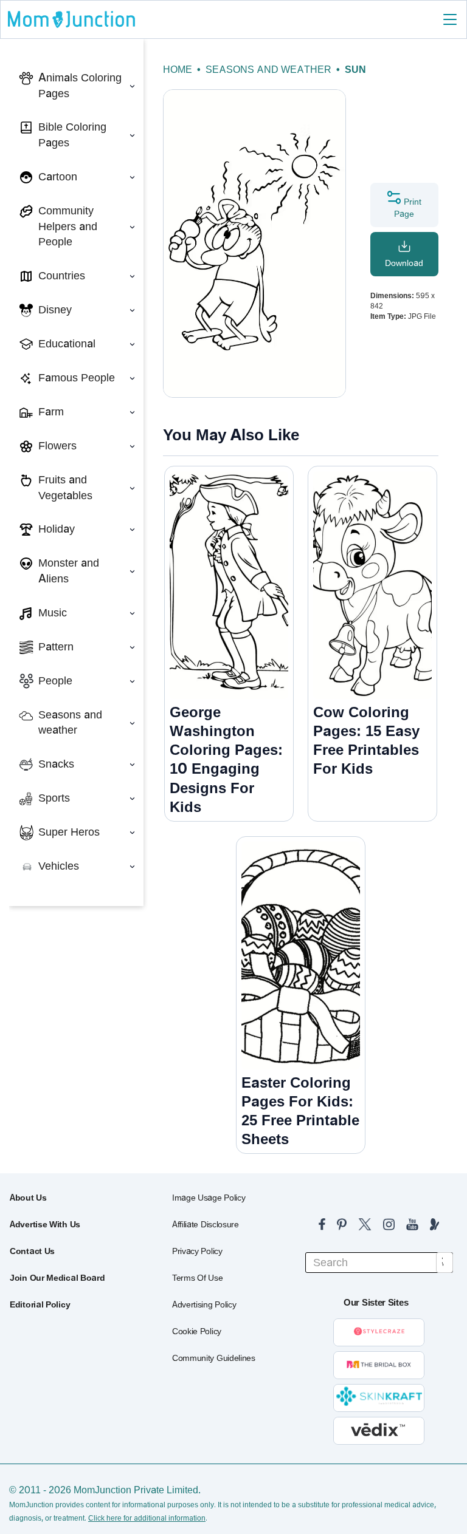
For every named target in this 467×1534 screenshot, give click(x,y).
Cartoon (57, 177)
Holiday (56, 529)
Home (177, 69)
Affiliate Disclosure (205, 1224)
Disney (55, 310)
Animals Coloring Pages (80, 86)
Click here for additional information (147, 1518)
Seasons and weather (70, 723)
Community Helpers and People (67, 226)
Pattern (56, 647)
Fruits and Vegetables (65, 488)
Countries (61, 276)
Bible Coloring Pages (72, 135)
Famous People (76, 378)
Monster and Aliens (68, 571)
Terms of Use (197, 1278)
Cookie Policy (196, 1331)
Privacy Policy (197, 1251)
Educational (66, 344)
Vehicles (58, 866)
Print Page (407, 208)
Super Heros (69, 832)
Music (52, 613)
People (55, 681)
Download (404, 263)
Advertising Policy (204, 1304)
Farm (51, 412)
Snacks (56, 764)
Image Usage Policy (209, 1197)
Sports (54, 798)
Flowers (57, 446)
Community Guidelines (213, 1358)
